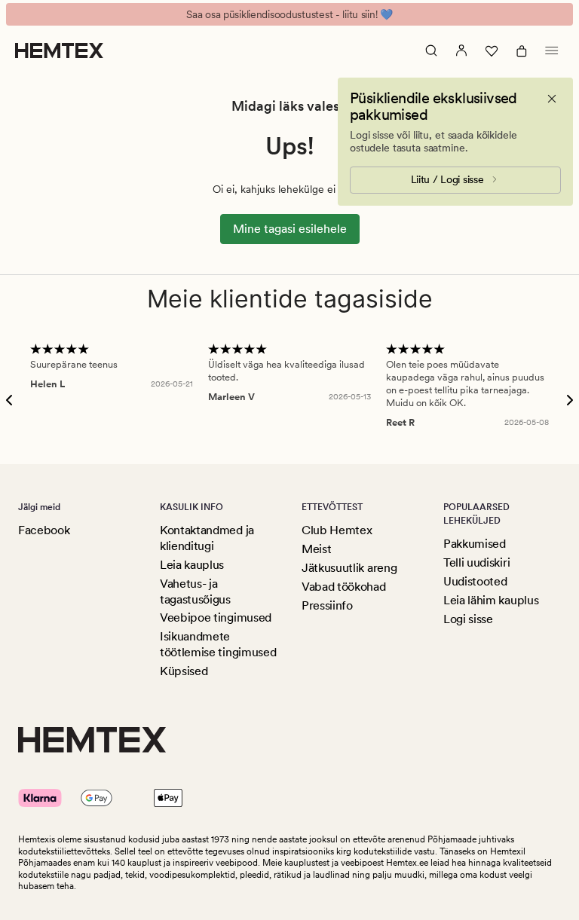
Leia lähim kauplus (490, 600)
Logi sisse (468, 619)
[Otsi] (431, 50)
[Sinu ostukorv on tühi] (522, 50)
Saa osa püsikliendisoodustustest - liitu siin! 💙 (289, 14)
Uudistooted (475, 581)
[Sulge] (552, 99)
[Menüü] (552, 50)
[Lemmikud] (491, 50)
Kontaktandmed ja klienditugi (207, 538)
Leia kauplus (192, 565)
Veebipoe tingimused (215, 617)
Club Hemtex (337, 530)
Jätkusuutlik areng (349, 568)
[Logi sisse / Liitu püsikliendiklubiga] (461, 50)
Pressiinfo (327, 605)
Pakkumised (474, 543)
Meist (316, 549)
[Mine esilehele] (59, 50)
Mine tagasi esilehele (290, 229)
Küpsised (183, 671)
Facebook (43, 530)
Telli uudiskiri (476, 562)
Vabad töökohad (344, 586)
